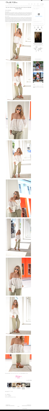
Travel (8, 391)
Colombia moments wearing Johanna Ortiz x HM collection (19, 388)
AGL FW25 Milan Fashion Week (28, 387)
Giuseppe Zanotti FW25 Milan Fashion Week (14, 388)
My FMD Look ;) (38, 71)
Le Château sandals (12, 373)
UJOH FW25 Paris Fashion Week (9, 387)
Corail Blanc (26, 373)
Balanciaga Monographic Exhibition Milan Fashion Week (23, 388)
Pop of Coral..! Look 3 (38, 82)
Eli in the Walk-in (11, 2)
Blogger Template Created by (24, 410)
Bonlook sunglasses (16, 373)
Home (18, 406)
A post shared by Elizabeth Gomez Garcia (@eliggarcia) (40, 23)
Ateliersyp (20, 373)
